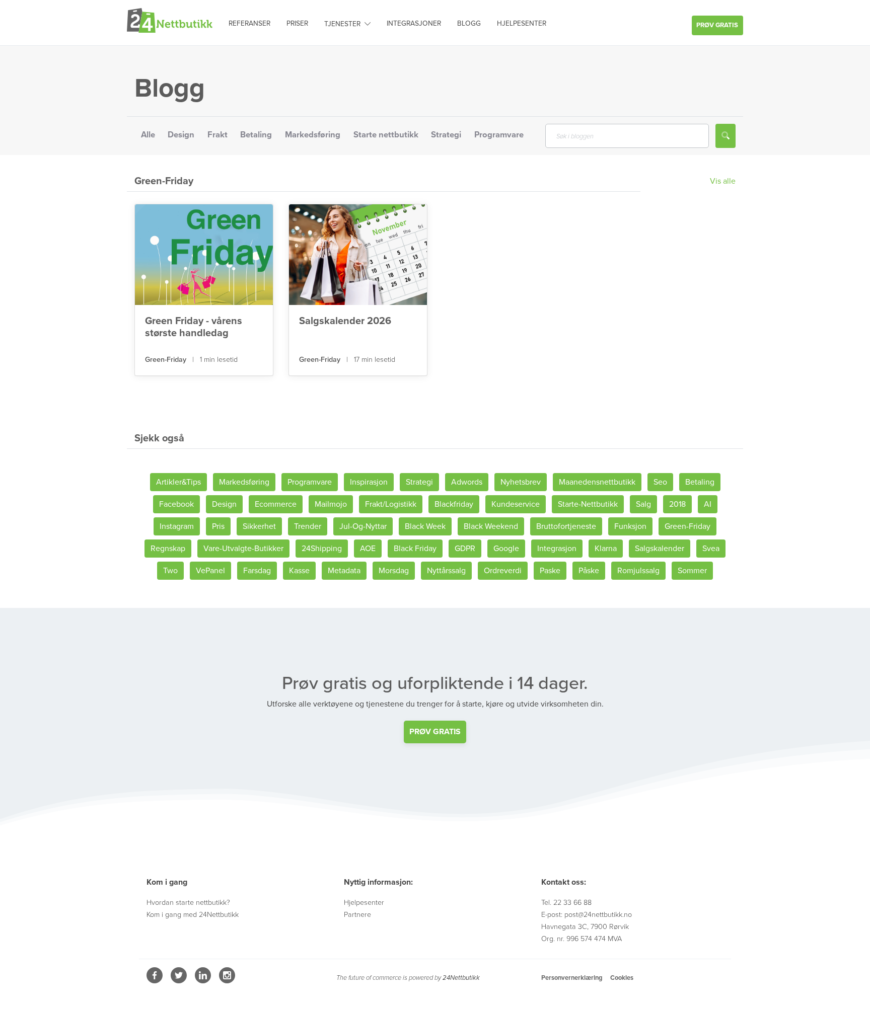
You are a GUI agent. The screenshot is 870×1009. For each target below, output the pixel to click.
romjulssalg (638, 571)
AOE (368, 549)
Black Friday (415, 549)
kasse (299, 571)
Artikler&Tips (178, 482)
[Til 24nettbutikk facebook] (156, 981)
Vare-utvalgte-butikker (243, 549)
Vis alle (723, 181)
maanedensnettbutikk (597, 482)
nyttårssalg (446, 571)
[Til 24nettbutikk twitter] (180, 981)
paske (550, 571)
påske (588, 571)
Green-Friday (687, 526)
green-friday (166, 359)
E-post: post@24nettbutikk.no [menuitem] (586, 914)
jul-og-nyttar (363, 526)
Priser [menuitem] (297, 23)
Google (506, 549)
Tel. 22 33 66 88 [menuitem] (566, 902)
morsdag (394, 571)
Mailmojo (331, 504)
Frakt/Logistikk (390, 504)
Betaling (256, 135)
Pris (218, 526)
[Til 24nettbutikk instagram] (227, 981)
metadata (344, 571)
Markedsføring (312, 135)
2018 (677, 504)
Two (170, 571)
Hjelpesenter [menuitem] (521, 23)
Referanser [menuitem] (249, 23)
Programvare (499, 135)
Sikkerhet (259, 526)
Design (181, 135)
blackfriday (453, 504)
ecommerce (276, 504)
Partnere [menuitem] (357, 914)
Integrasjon (556, 549)
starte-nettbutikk (588, 504)
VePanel (210, 571)
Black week (425, 526)
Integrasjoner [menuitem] (414, 23)
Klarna (606, 549)
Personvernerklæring (571, 978)
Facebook (176, 504)
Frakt (217, 135)
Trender (307, 526)
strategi (419, 482)
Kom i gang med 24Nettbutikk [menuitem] (193, 914)
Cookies (621, 978)
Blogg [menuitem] (469, 23)
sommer (692, 571)
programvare (309, 482)
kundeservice (515, 504)
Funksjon (630, 526)
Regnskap (168, 549)
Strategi (446, 135)
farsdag (257, 571)
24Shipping (322, 549)
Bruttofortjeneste (566, 526)
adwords (466, 482)
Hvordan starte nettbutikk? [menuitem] (188, 902)
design (224, 504)
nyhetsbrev (520, 482)
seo (660, 482)
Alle (148, 135)
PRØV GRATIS (435, 732)
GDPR (465, 549)
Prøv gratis (717, 25)
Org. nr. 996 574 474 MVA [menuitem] (581, 939)
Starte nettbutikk (385, 135)
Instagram (177, 526)
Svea (710, 549)
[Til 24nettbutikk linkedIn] (204, 981)
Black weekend (491, 526)
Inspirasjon (369, 482)
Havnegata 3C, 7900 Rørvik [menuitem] (585, 926)
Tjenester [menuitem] (342, 24)
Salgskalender (659, 549)
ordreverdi (503, 571)
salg (643, 504)
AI (707, 504)
